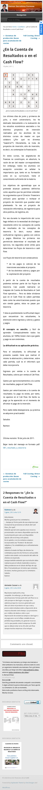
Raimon (8, 510)
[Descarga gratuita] (11, 718)
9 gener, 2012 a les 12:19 (13, 512)
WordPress (6, 787)
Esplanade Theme (17, 783)
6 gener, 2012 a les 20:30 (13, 588)
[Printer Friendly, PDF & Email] (35, 467)
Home (14, 27)
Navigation (21, 15)
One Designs (30, 783)
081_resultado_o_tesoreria (14, 448)
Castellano (21, 27)
